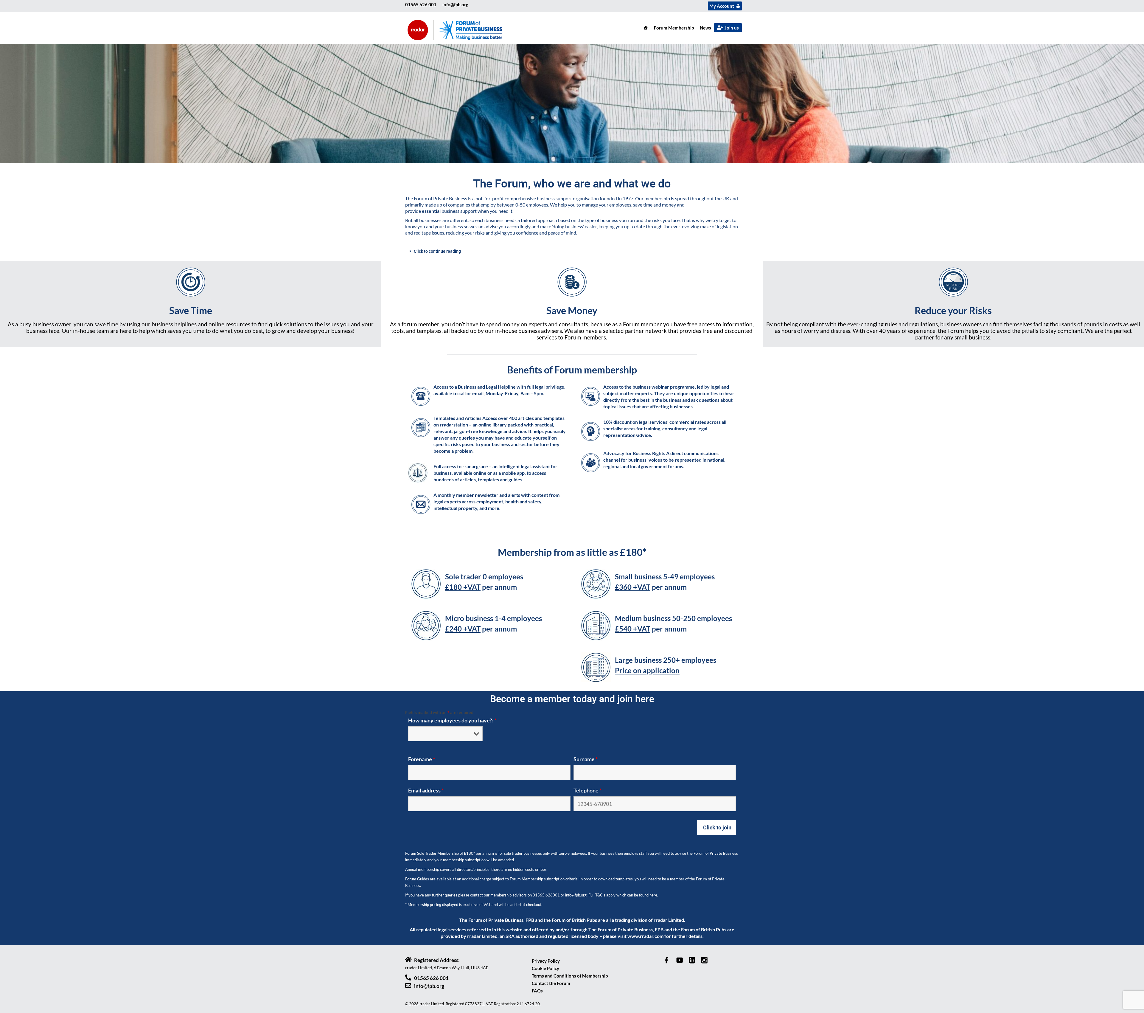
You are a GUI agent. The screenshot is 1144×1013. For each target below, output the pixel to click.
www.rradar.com (645, 936)
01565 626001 (546, 895)
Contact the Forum (551, 983)
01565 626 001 (420, 4)
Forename (421, 759)
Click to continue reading (437, 251)
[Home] (646, 27)
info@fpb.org (455, 4)
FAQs (537, 990)
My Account (721, 6)
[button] (572, 251)
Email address (426, 790)
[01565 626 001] (408, 978)
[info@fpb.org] (408, 986)
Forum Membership (674, 27)
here (653, 895)
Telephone (587, 790)
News (705, 27)
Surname (585, 759)
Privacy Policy (546, 961)
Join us (732, 27)
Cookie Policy (545, 968)
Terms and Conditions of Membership (570, 975)
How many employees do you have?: (452, 720)
